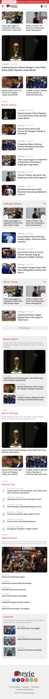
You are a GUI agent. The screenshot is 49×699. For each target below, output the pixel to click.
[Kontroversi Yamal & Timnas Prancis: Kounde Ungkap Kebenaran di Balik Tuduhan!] (9, 254)
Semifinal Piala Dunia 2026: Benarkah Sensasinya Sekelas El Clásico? (32, 192)
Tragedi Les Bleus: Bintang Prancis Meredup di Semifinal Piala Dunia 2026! (36, 92)
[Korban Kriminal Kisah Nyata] (24, 559)
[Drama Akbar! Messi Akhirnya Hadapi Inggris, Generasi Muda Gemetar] (9, 238)
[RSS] (36, 680)
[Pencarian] (45, 6)
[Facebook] (14, 680)
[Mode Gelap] (42, 6)
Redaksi (26, 687)
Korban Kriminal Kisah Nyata (13, 577)
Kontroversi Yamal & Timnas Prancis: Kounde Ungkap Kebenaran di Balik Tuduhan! (30, 254)
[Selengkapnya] (44, 203)
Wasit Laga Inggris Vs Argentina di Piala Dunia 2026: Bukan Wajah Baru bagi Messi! (11, 28)
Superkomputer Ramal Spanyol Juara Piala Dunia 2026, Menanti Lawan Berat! (23, 68)
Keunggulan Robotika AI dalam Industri (22, 529)
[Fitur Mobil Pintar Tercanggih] (9, 630)
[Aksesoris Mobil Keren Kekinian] (9, 651)
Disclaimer (36, 687)
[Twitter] (18, 680)
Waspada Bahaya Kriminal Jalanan (16, 602)
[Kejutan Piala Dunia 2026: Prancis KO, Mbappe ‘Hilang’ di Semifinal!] (12, 82)
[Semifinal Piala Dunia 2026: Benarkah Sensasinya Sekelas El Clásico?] (9, 191)
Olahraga (5, 64)
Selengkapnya (24, 328)
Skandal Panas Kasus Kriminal (14, 590)
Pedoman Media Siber (24, 690)
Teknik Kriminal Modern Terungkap (15, 609)
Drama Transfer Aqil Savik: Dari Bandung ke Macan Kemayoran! (35, 28)
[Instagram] (27, 680)
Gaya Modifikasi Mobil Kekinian (29, 639)
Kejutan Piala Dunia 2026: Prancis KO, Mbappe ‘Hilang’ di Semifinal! (12, 92)
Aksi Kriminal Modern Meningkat (14, 596)
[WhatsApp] (31, 680)
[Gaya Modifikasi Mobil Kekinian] (9, 640)
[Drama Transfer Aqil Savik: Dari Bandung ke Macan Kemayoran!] (36, 17)
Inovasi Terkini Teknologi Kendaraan (21, 521)
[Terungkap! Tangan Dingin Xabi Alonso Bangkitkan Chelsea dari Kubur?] (9, 269)
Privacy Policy (14, 687)
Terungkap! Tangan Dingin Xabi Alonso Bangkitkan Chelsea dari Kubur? (32, 270)
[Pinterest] (22, 680)
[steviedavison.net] (12, 6)
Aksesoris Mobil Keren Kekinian (29, 650)
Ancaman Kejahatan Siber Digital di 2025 (23, 514)
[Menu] (3, 6)
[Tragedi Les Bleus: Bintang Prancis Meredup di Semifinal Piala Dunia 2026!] (36, 82)
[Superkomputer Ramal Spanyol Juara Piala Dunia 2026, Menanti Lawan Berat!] (24, 48)
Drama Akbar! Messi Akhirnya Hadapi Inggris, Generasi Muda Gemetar (32, 239)
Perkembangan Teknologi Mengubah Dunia (24, 507)
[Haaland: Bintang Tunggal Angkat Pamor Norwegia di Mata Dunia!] (9, 316)
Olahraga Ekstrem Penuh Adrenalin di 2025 (24, 499)
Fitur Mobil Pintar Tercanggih (28, 628)
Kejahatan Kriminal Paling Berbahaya (17, 583)
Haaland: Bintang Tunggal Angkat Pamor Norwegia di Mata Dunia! (30, 317)
